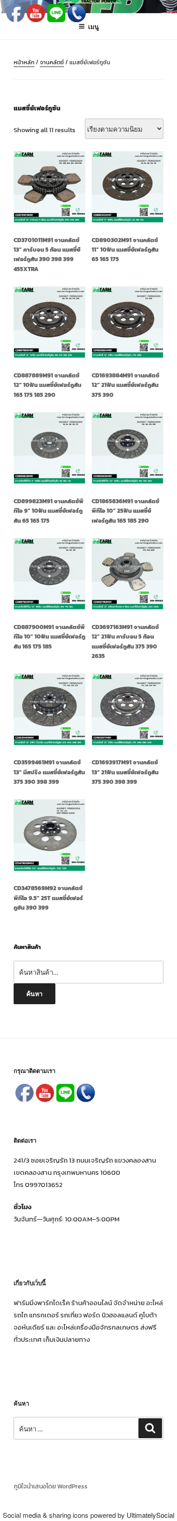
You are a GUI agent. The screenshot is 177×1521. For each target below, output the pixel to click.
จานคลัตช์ (52, 62)
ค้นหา (34, 993)
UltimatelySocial (150, 1515)
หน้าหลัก (24, 62)
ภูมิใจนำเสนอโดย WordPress (51, 1486)
